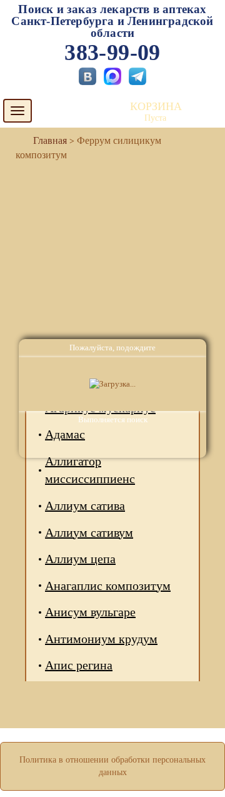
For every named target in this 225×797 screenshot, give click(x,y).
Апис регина (78, 665)
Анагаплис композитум (108, 585)
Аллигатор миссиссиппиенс (90, 470)
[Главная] (45, 140)
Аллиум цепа (80, 559)
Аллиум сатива (85, 505)
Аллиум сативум (89, 532)
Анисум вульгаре (90, 612)
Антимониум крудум (101, 639)
